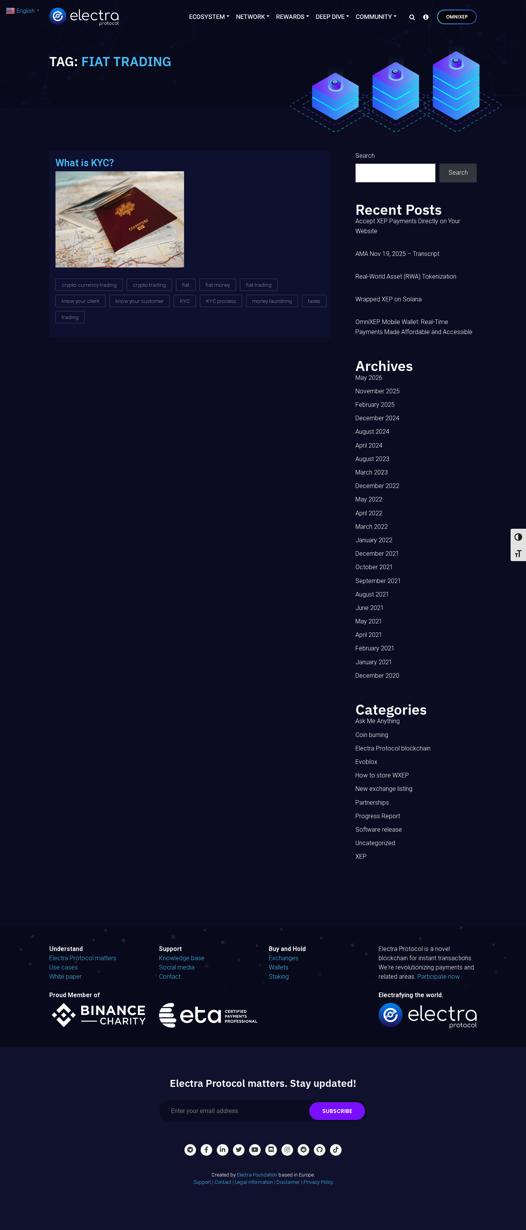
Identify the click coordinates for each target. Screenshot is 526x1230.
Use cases (63, 967)
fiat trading (258, 285)
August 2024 (372, 431)
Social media (176, 967)
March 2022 (371, 526)
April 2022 (368, 513)
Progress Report (377, 816)
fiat (185, 285)
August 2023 (372, 459)
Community (374, 17)
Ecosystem (207, 17)
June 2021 (369, 608)
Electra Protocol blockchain (393, 748)
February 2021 (375, 648)
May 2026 (368, 377)
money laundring (272, 301)
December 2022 (377, 486)
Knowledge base (181, 958)
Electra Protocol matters (82, 958)
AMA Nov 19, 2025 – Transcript (397, 253)
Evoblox (366, 761)
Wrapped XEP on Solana (388, 299)
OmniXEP (457, 16)
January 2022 (373, 540)
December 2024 (377, 418)
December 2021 (377, 553)
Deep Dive (330, 17)
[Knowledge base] (424, 17)
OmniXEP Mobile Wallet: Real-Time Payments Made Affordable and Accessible (413, 327)
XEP (361, 856)
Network (250, 17)
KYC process (221, 301)
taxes (314, 301)
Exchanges (283, 958)
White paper (65, 976)
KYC (185, 301)
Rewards (290, 17)
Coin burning (371, 735)
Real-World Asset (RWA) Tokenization (405, 276)
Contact (170, 976)
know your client (80, 301)
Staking (279, 976)
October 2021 (374, 567)
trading (70, 317)
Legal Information (254, 1182)
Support (202, 1182)
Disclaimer (288, 1182)
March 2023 (371, 472)
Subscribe (337, 1111)
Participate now (438, 976)
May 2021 (368, 621)
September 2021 (378, 581)
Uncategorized (375, 843)
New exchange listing (383, 788)
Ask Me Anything (377, 721)
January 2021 (373, 662)
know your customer (140, 301)
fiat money (218, 285)
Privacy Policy (318, 1182)
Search (365, 155)
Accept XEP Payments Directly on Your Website (407, 226)
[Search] (410, 17)
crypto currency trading (89, 285)
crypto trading (149, 285)
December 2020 (377, 675)
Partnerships (372, 802)
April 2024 (368, 445)
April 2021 (368, 634)
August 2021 (372, 594)
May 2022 (368, 499)
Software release (378, 829)
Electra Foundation (257, 1175)
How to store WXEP (382, 775)
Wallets (278, 967)
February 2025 (375, 404)
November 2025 (377, 391)
